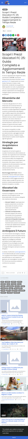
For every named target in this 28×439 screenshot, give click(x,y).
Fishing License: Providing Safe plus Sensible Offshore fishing (12, 368)
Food (19, 284)
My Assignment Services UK (8, 399)
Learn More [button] (6, 433)
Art (2, 282)
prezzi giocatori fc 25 (15, 176)
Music (11, 288)
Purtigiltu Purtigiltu (6, 323)
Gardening (10, 286)
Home (22, 286)
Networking (18, 288)
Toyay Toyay (5, 374)
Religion (14, 290)
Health (17, 286)
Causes (7, 282)
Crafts (14, 282)
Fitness (14, 284)
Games (5, 9)
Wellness (16, 292)
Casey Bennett (9, 26)
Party (8, 290)
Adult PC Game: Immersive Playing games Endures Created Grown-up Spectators (12, 317)
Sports (3, 292)
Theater (10, 292)
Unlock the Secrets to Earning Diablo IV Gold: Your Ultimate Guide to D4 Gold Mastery (13, 421)
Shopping (21, 290)
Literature (4, 288)
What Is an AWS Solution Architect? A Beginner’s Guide (12, 393)
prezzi (4, 266)
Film (8, 284)
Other (3, 290)
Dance (19, 282)
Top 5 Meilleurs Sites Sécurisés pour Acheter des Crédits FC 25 (12, 343)
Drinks (3, 284)
